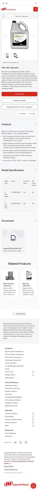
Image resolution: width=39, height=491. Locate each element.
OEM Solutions (9, 378)
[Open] (35, 9)
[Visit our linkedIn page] (15, 442)
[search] (36, 3)
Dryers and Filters (11, 363)
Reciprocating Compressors (14, 351)
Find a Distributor (10, 433)
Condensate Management (13, 397)
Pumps (7, 369)
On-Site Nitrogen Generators (14, 366)
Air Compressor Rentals (12, 400)
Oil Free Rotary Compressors (14, 354)
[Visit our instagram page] (26, 442)
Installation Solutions (11, 403)
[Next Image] (34, 35)
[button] (19, 124)
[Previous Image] (5, 35)
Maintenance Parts (11, 406)
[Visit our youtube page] (21, 442)
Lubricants (8, 394)
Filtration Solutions (11, 391)
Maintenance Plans (11, 385)
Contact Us (8, 436)
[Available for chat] (33, 486)
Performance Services (12, 388)
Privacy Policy (8, 466)
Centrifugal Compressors (13, 360)
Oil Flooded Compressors (13, 357)
